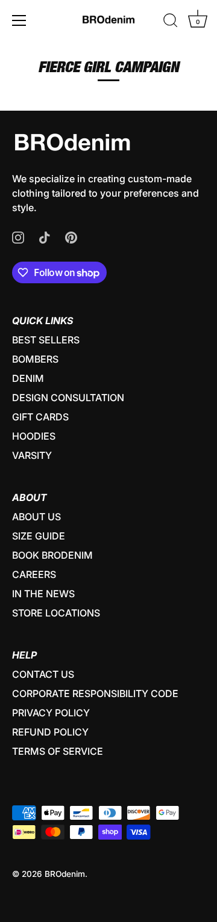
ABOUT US (36, 517)
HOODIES (33, 436)
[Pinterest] (71, 236)
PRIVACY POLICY (51, 713)
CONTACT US (43, 674)
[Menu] (19, 20)
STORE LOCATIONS (56, 613)
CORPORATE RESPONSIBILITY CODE (95, 693)
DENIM (28, 378)
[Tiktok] (45, 236)
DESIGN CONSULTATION (68, 398)
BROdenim (65, 874)
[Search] (170, 22)
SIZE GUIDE (38, 536)
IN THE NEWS (43, 594)
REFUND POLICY (50, 732)
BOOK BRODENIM (52, 555)
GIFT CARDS (40, 417)
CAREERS (34, 574)
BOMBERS (35, 359)
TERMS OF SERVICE (57, 751)
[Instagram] (18, 236)
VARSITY (32, 455)
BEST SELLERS (46, 340)
